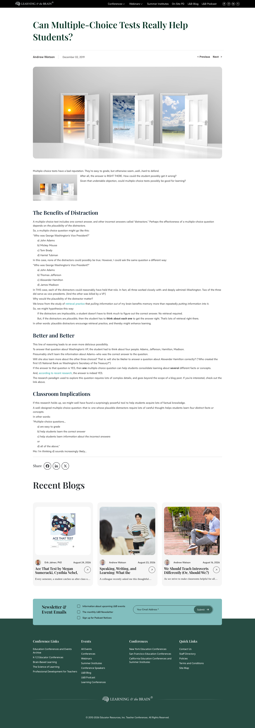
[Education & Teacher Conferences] (34, 4)
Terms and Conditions (191, 663)
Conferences (88, 653)
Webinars (86, 658)
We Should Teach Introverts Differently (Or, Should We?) (186, 570)
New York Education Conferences (147, 649)
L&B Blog (86, 672)
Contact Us (185, 649)
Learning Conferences (93, 682)
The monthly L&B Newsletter (97, 611)
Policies (183, 658)
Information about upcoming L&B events (103, 606)
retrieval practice (75, 303)
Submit (201, 609)
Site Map (184, 668)
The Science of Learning (46, 666)
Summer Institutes (91, 663)
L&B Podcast (88, 677)
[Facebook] (47, 466)
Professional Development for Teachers (55, 671)
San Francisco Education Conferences (150, 653)
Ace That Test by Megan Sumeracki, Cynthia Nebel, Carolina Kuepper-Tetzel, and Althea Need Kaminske (56, 574)
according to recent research (55, 373)
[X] (65, 466)
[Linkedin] (56, 466)
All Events (86, 649)
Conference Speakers (93, 668)
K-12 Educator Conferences (48, 657)
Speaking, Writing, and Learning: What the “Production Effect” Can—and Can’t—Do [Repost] (121, 574)
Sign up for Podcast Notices (97, 617)
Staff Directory (187, 653)
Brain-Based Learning (45, 662)
